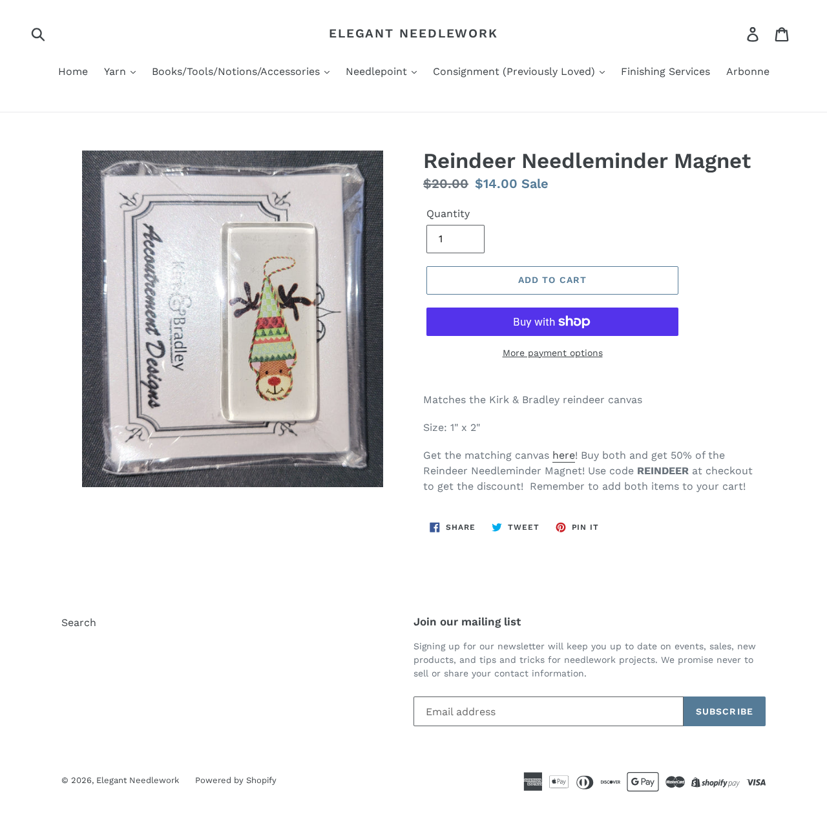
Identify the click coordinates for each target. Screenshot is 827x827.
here (563, 455)
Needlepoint (378, 71)
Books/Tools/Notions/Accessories (237, 71)
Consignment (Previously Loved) (515, 71)
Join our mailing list (467, 621)
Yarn (116, 71)
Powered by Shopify (236, 780)
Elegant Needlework (413, 33)
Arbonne (747, 71)
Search (78, 622)
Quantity (448, 213)
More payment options (553, 353)
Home (73, 71)
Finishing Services (665, 71)
